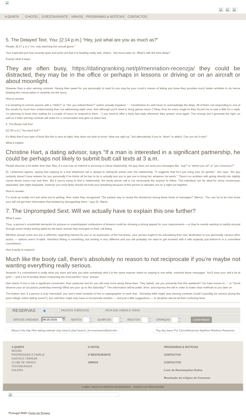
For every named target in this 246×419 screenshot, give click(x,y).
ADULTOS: (133, 319)
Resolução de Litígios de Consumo (187, 377)
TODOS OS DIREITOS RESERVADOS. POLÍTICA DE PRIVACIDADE (127, 387)
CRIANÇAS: (163, 319)
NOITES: (76, 319)
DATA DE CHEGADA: (26, 319)
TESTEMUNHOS (22, 366)
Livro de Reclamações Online (183, 370)
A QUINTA (12, 16)
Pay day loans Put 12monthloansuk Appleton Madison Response (195, 330)
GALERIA (17, 370)
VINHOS (77, 16)
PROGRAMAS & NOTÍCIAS (105, 16)
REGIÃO (17, 350)
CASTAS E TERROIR (24, 358)
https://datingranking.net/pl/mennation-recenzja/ (133, 68)
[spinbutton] (86, 320)
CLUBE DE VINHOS (24, 362)
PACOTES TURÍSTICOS (75, 310)
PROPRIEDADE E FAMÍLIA (28, 354)
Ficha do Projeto (39, 413)
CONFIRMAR (201, 319)
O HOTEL (31, 16)
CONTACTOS (137, 16)
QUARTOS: (104, 319)
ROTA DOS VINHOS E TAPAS (123, 310)
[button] (90, 318)
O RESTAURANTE (55, 16)
